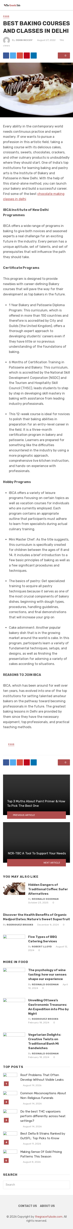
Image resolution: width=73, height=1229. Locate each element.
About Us (47, 1206)
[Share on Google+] (20, 55)
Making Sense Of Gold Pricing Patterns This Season (41, 1154)
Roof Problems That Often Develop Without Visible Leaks (42, 1077)
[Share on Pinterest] (27, 55)
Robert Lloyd (42, 946)
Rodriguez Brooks (20, 924)
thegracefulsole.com (48, 1216)
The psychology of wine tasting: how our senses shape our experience (47, 974)
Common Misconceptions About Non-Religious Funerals (43, 1095)
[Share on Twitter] (13, 55)
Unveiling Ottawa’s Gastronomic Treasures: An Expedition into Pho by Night (48, 1006)
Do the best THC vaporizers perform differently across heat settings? (42, 1116)
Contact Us (27, 1206)
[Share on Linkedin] (34, 55)
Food (6, 16)
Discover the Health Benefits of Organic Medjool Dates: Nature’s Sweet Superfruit (36, 917)
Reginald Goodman (45, 899)
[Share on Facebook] (6, 55)
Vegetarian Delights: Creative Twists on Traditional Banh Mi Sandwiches (44, 1041)
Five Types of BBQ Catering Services (42, 939)
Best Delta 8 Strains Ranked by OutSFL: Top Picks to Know (42, 1136)
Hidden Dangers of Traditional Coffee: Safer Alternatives (48, 889)
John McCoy (24, 40)
